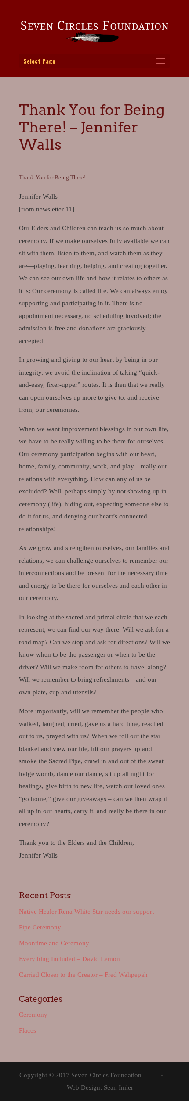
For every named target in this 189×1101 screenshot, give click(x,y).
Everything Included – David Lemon (69, 958)
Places (27, 1030)
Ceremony (33, 1014)
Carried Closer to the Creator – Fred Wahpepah (83, 974)
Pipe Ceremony (40, 927)
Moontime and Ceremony (54, 943)
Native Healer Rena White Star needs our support (86, 911)
